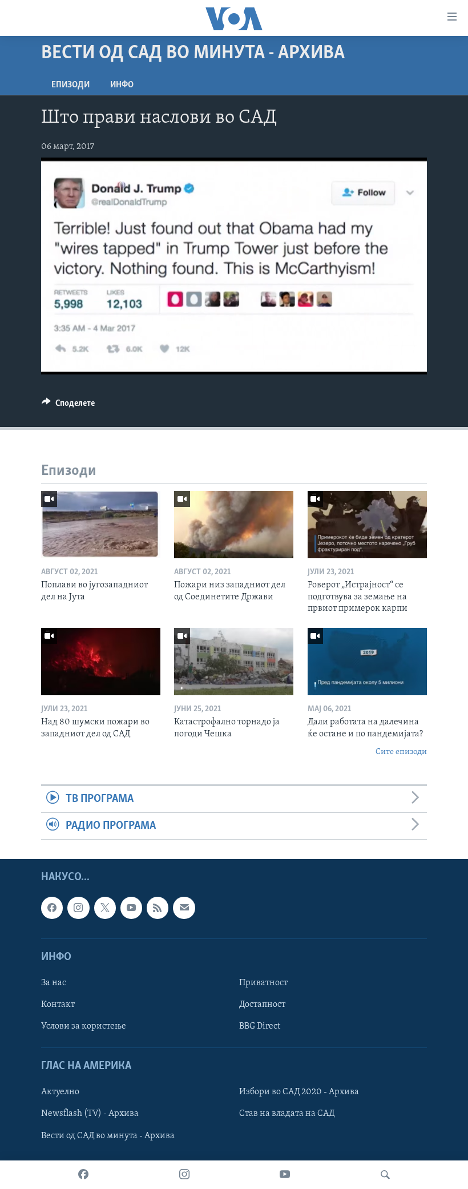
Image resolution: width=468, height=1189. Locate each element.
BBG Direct (259, 1026)
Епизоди (70, 85)
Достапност (262, 1004)
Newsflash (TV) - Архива (90, 1114)
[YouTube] (284, 1174)
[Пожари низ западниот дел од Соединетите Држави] (233, 524)
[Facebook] (83, 1174)
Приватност (263, 983)
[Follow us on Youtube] (131, 908)
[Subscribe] (184, 908)
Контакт (58, 1004)
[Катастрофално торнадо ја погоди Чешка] (233, 661)
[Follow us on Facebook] (52, 908)
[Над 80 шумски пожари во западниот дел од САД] (100, 661)
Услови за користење (83, 1026)
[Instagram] (184, 1174)
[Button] (68, 406)
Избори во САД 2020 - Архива (299, 1092)
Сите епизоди (401, 752)
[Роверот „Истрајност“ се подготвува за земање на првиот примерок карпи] (367, 524)
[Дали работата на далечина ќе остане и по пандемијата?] (367, 661)
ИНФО (122, 85)
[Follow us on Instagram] (78, 908)
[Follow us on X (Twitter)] (105, 908)
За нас (53, 983)
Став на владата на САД (286, 1114)
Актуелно (60, 1092)
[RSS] (157, 908)
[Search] (385, 1174)
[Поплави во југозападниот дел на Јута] (100, 524)
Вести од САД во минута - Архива (108, 1135)
